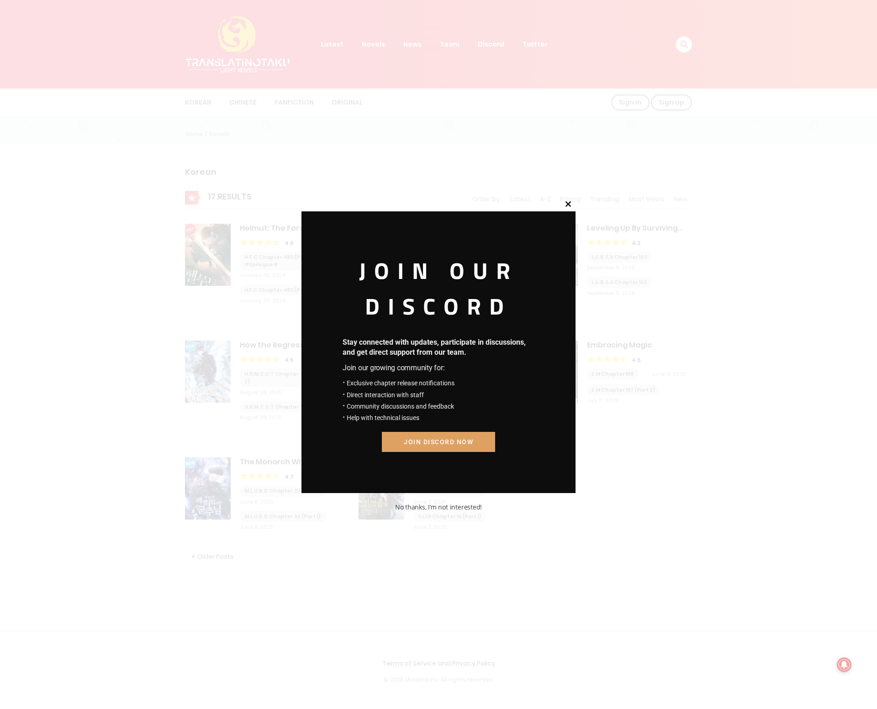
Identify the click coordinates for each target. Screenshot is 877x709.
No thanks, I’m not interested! (438, 507)
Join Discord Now (438, 442)
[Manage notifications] (844, 664)
